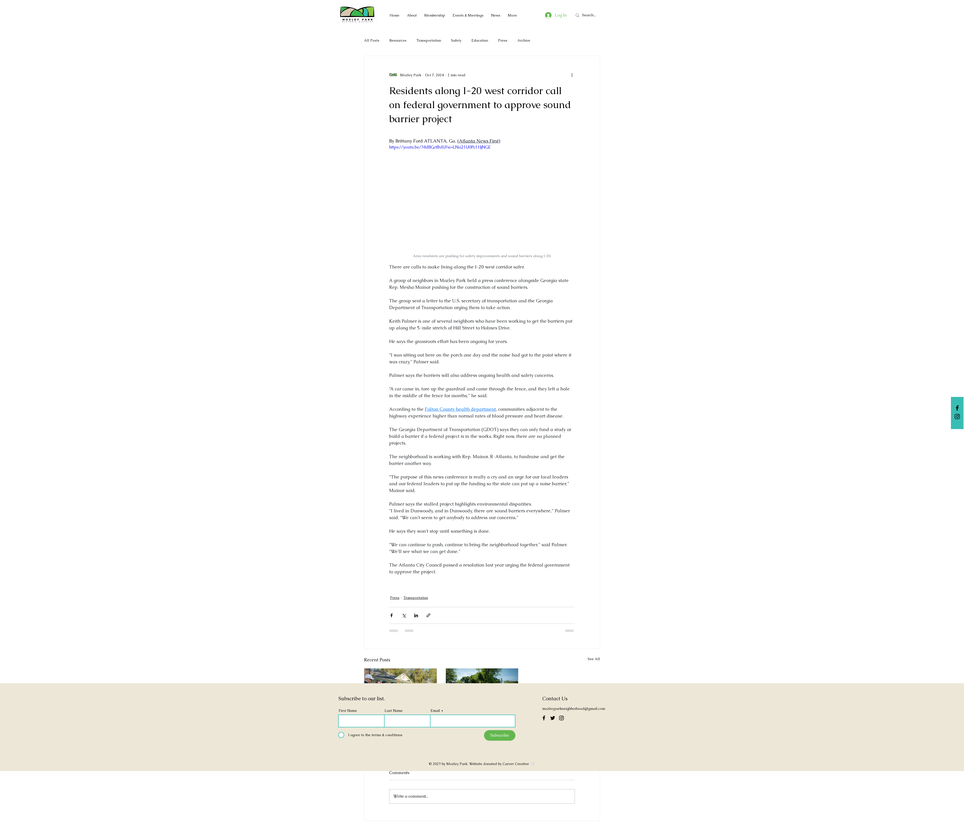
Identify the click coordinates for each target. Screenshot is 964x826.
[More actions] (572, 75)
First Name (348, 710)
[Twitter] (553, 718)
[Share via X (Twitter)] (403, 615)
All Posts (371, 40)
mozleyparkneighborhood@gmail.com (573, 708)
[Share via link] (428, 615)
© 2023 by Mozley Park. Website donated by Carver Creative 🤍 (482, 764)
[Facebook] (957, 407)
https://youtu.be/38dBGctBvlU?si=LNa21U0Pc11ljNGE (440, 147)
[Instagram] (957, 416)
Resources (397, 40)
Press (502, 40)
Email (435, 710)
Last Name (394, 710)
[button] (434, 15)
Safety (456, 40)
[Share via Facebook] (391, 615)
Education (479, 40)
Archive (523, 40)
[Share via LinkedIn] (416, 615)
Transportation (428, 40)
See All (594, 659)
